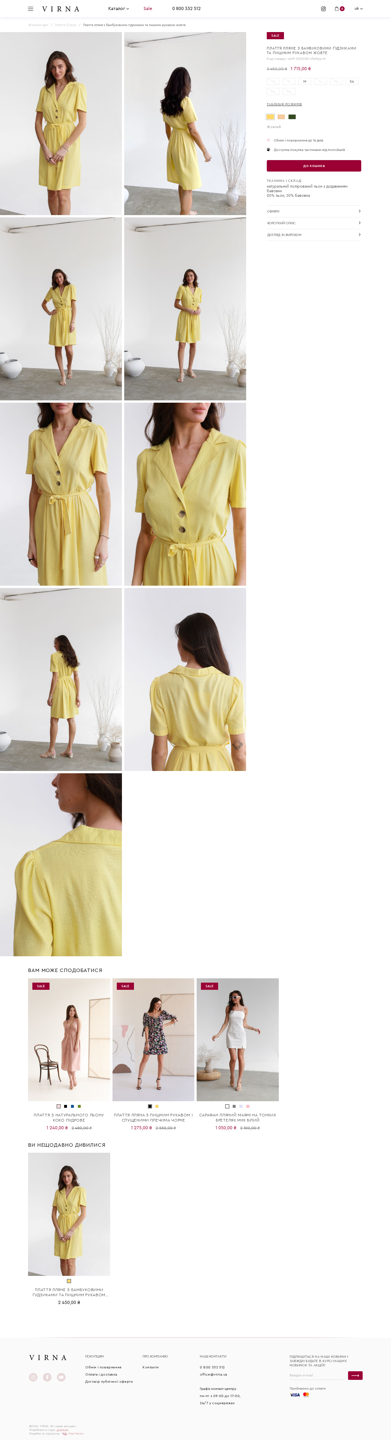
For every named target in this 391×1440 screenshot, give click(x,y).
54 (352, 81)
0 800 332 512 (186, 8)
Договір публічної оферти (109, 1381)
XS (273, 81)
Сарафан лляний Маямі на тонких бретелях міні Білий (237, 1117)
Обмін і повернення (103, 1367)
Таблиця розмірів (284, 104)
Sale (147, 8)
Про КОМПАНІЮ (155, 1356)
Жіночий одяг (38, 25)
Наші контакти (213, 1356)
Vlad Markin (75, 1433)
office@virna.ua (213, 1374)
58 (289, 91)
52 (336, 81)
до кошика (314, 166)
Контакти (151, 1367)
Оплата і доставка (101, 1374)
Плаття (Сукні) (65, 25)
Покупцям (94, 1356)
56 (273, 91)
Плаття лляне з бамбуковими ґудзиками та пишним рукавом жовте (69, 1293)
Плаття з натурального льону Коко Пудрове (69, 1117)
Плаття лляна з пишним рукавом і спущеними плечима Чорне (153, 1117)
